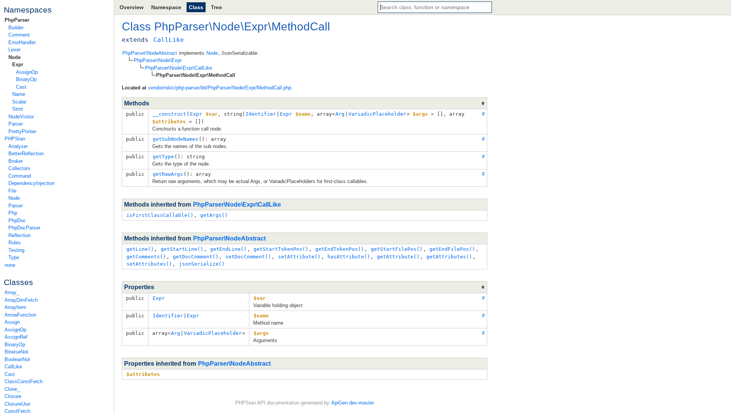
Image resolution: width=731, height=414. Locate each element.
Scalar (19, 102)
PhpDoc (17, 220)
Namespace (166, 7)
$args (261, 333)
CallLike (13, 366)
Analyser (18, 146)
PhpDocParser (24, 228)
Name (18, 94)
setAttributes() (149, 264)
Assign (12, 322)
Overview (132, 7)
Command (19, 176)
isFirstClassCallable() (159, 215)
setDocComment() (248, 257)
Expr (17, 64)
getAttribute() (398, 257)
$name (261, 315)
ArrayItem (15, 307)
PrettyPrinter (22, 131)
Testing (16, 250)
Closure (13, 396)
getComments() (146, 257)
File (12, 191)
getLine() (140, 249)
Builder (16, 27)
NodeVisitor (21, 116)
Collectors (19, 168)
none (10, 265)
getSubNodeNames (175, 139)
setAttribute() (299, 257)
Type (13, 257)
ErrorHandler (22, 42)
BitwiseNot (16, 352)
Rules (14, 242)
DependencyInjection (31, 183)
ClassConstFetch (24, 381)
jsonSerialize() (202, 264)
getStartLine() (182, 249)
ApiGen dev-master (352, 403)
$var (260, 298)
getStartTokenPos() (281, 249)
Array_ (12, 292)
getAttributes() (449, 257)
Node (14, 57)
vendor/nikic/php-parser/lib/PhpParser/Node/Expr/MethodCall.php (219, 88)
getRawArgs (168, 174)
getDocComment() (196, 257)
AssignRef (16, 337)
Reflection (19, 235)
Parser (15, 124)
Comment (19, 35)
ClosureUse (17, 404)
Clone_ (12, 389)
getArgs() (214, 215)
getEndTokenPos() (339, 249)
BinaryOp (26, 79)
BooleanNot (17, 359)
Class (196, 7)
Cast (21, 87)
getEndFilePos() (452, 249)
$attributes (143, 374)
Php (12, 213)
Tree (216, 7)
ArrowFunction (20, 315)
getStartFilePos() (397, 249)
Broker (15, 161)
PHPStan (15, 139)
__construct (169, 114)
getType (163, 156)
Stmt (17, 109)
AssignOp (27, 72)
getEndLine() (228, 249)
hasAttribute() (348, 257)
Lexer (14, 50)
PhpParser (17, 20)
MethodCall (300, 26)
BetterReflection (26, 153)
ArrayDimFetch (21, 300)
